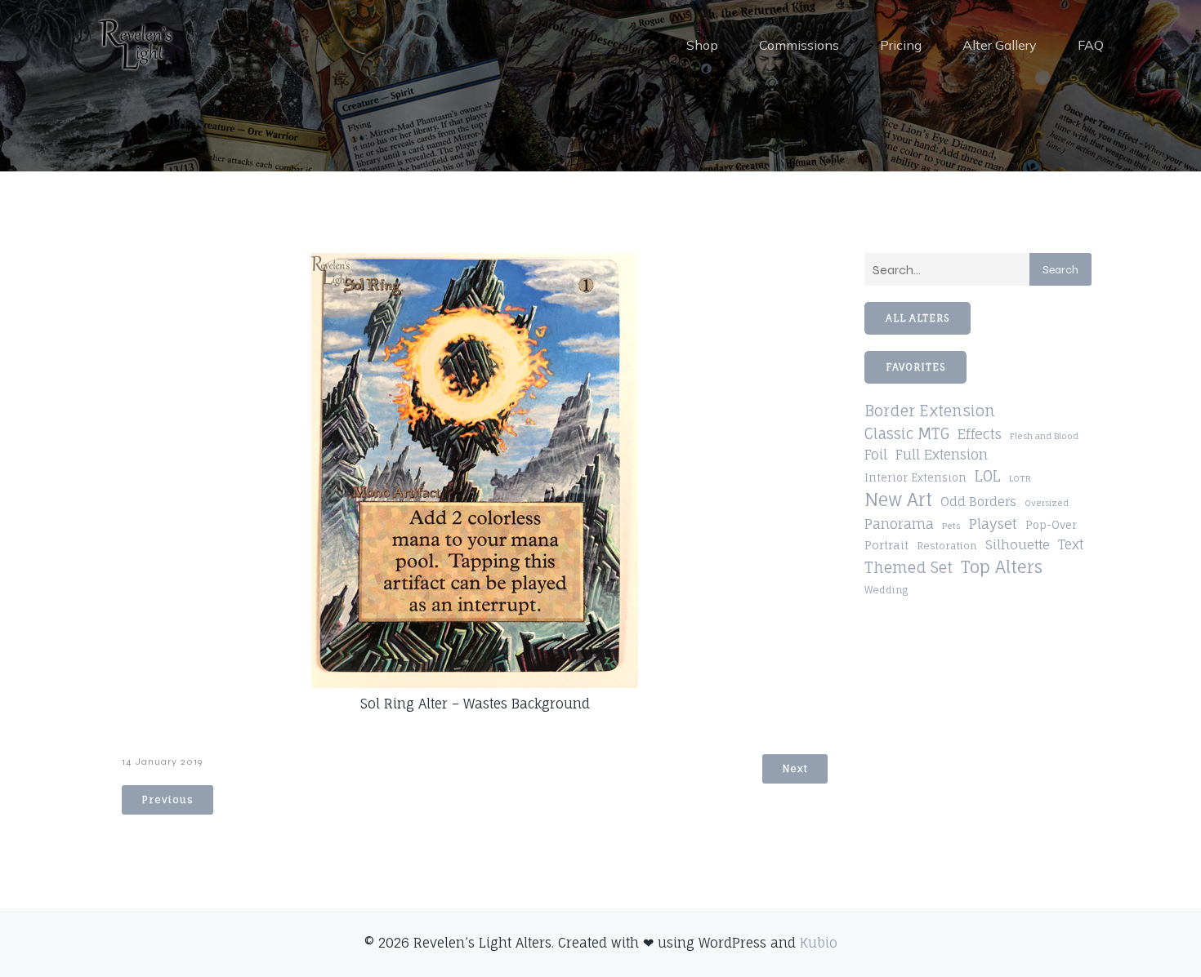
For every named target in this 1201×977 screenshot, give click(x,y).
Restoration (947, 546)
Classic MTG (906, 433)
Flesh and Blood (1044, 436)
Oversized (1047, 502)
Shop (702, 45)
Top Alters (1002, 567)
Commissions (799, 45)
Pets (951, 525)
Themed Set (908, 567)
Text (1070, 544)
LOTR (1020, 478)
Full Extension (941, 454)
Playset (992, 523)
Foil (875, 454)
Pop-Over (1051, 524)
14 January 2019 (162, 761)
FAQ (1091, 45)
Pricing (901, 45)
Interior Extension (915, 478)
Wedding (886, 590)
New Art (898, 499)
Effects (980, 434)
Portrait (886, 545)
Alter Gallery (999, 45)
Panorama (899, 524)
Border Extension (929, 411)
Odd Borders (978, 501)
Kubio (818, 943)
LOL (988, 476)
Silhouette (1017, 544)
